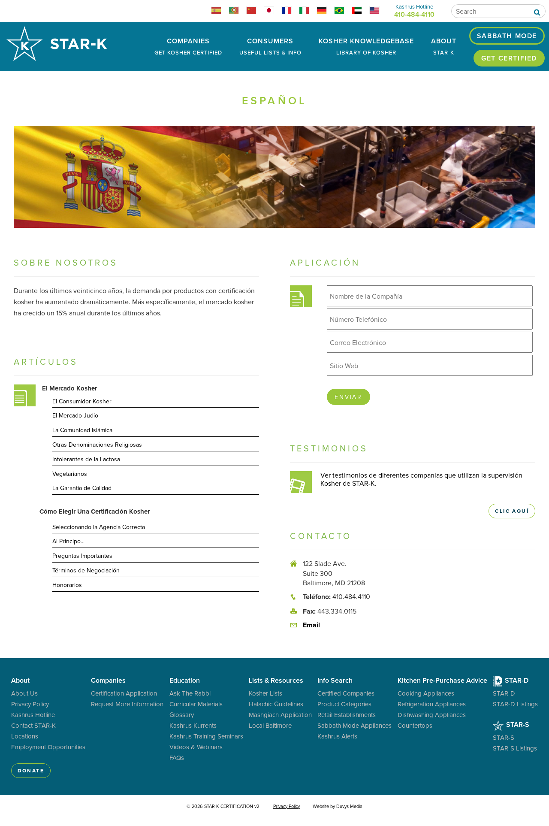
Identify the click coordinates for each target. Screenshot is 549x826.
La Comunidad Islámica (82, 430)
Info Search (335, 680)
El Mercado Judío (75, 416)
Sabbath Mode (507, 36)
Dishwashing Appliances (432, 714)
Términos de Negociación (86, 571)
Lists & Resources (276, 680)
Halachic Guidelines (276, 703)
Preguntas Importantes (82, 556)
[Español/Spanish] (220, 11)
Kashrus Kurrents (193, 725)
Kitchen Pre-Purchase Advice (442, 680)
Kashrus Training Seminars (206, 736)
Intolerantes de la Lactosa (86, 459)
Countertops (415, 725)
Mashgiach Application (280, 714)
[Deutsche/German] (325, 11)
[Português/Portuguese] (237, 11)
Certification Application (124, 693)
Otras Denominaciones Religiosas (97, 445)
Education (184, 680)
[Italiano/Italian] (308, 11)
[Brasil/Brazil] (343, 11)
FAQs (176, 757)
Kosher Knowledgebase (366, 46)
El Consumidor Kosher (82, 401)
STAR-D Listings (515, 703)
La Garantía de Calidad (82, 488)
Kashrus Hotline (33, 714)
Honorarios (67, 585)
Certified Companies (345, 693)
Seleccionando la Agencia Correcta (98, 527)
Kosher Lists (265, 693)
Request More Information (127, 703)
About (443, 46)
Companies (188, 46)
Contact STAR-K (33, 725)
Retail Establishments (346, 714)
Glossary (181, 714)
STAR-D (515, 680)
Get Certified (509, 58)
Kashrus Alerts (337, 736)
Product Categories (344, 703)
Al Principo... (68, 541)
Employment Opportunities (48, 746)
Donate (31, 770)
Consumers (270, 46)
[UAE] (360, 11)
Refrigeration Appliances (432, 703)
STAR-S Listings (515, 748)
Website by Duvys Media (337, 806)
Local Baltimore (270, 725)
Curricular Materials (196, 703)
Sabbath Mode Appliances (354, 725)
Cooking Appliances (426, 693)
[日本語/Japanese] (272, 11)
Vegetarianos (69, 474)
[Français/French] (290, 11)
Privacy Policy (30, 703)
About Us (24, 693)
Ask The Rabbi (190, 693)
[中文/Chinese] (255, 11)
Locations (24, 736)
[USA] (378, 11)
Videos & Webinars (196, 746)
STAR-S (516, 724)
